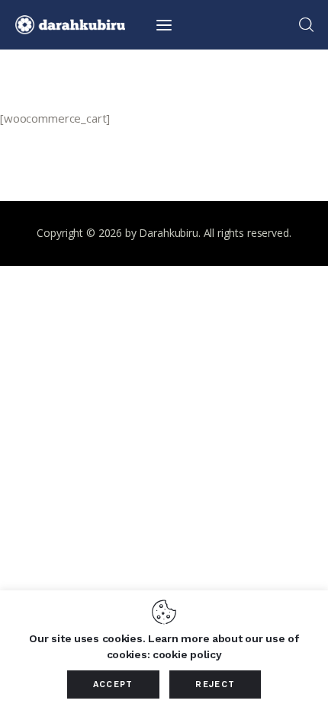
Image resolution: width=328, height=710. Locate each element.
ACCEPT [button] (113, 684)
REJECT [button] (215, 684)
